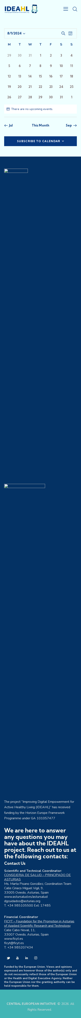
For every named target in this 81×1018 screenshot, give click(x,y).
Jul (11, 125)
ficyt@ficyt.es (14, 943)
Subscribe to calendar (38, 141)
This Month (40, 125)
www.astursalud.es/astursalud (26, 896)
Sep (69, 125)
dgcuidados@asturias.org (22, 901)
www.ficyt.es (13, 938)
